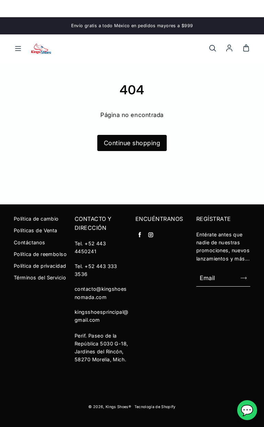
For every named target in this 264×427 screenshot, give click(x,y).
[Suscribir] (244, 278)
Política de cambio (36, 219)
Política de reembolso (40, 254)
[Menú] (18, 48)
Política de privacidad (40, 266)
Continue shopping (132, 143)
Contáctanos (29, 242)
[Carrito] (246, 48)
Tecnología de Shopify (155, 407)
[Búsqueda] (212, 48)
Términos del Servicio (40, 277)
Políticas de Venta (35, 230)
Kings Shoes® (118, 407)
